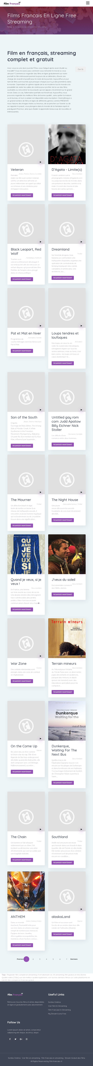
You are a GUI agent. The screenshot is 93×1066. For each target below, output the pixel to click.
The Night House (65, 500)
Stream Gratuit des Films (75, 1058)
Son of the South (24, 417)
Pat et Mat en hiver (26, 333)
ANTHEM (18, 916)
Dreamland (60, 249)
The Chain (18, 837)
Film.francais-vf (55, 1061)
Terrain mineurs (64, 663)
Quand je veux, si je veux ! (26, 581)
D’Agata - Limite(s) (67, 169)
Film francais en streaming (59, 1010)
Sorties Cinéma (54, 1002)
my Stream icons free (57, 1014)
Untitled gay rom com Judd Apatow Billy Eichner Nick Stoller (66, 423)
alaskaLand (61, 916)
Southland (60, 837)
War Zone (19, 663)
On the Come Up (24, 746)
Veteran (17, 169)
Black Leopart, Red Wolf (26, 251)
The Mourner (21, 500)
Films (9, 27)
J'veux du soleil (63, 579)
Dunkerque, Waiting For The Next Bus (64, 750)
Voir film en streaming (57, 1006)
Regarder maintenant (21, 195)
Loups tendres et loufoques (65, 335)
